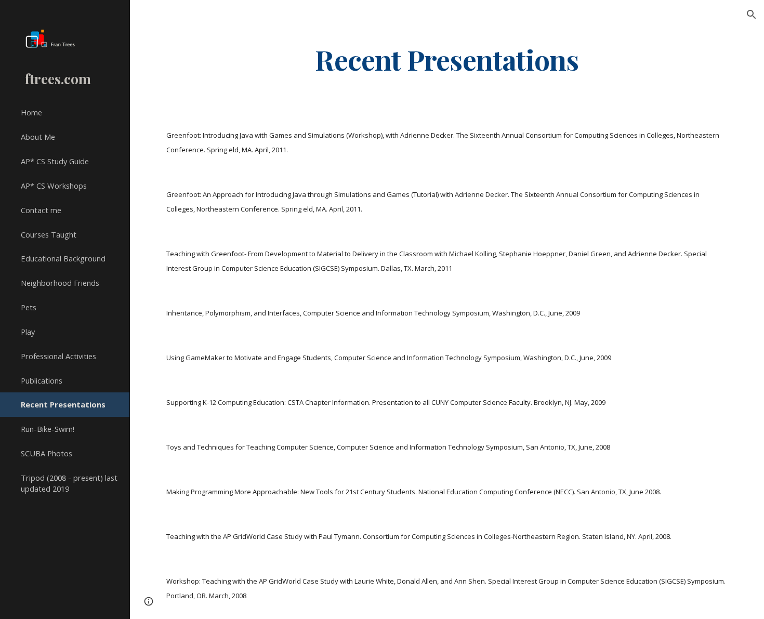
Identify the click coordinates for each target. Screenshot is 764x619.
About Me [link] (38, 136)
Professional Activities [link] (58, 356)
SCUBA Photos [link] (46, 453)
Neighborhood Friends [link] (60, 283)
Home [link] (31, 112)
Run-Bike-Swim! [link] (47, 429)
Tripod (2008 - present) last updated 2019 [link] (69, 483)
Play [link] (28, 331)
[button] (751, 14)
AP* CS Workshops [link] (54, 185)
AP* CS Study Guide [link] (55, 161)
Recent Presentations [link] (63, 404)
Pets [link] (28, 307)
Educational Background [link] (63, 258)
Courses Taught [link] (48, 234)
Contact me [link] (41, 210)
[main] (446, 59)
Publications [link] (41, 380)
